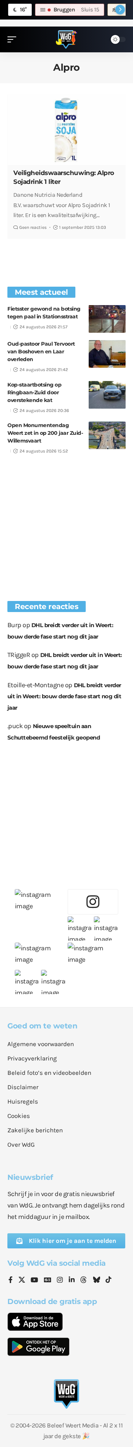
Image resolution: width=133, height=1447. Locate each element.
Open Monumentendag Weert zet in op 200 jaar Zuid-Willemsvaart (45, 433)
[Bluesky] (96, 1280)
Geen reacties (33, 227)
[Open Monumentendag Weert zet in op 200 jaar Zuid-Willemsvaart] (107, 435)
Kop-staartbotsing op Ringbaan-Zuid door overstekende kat (34, 392)
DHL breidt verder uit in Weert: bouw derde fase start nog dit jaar (64, 696)
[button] (13, 39)
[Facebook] (10, 1280)
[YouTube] (34, 1280)
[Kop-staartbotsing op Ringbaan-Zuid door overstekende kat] (107, 395)
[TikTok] (109, 1280)
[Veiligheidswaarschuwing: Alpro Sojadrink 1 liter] (66, 129)
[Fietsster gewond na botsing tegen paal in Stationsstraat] (107, 319)
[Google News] (47, 1280)
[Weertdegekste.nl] (66, 39)
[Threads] (83, 1280)
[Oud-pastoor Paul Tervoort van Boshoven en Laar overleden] (107, 354)
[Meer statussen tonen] (120, 9)
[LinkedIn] (72, 1280)
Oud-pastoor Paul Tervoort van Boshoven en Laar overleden (41, 351)
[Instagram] (60, 1280)
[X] (21, 1280)
